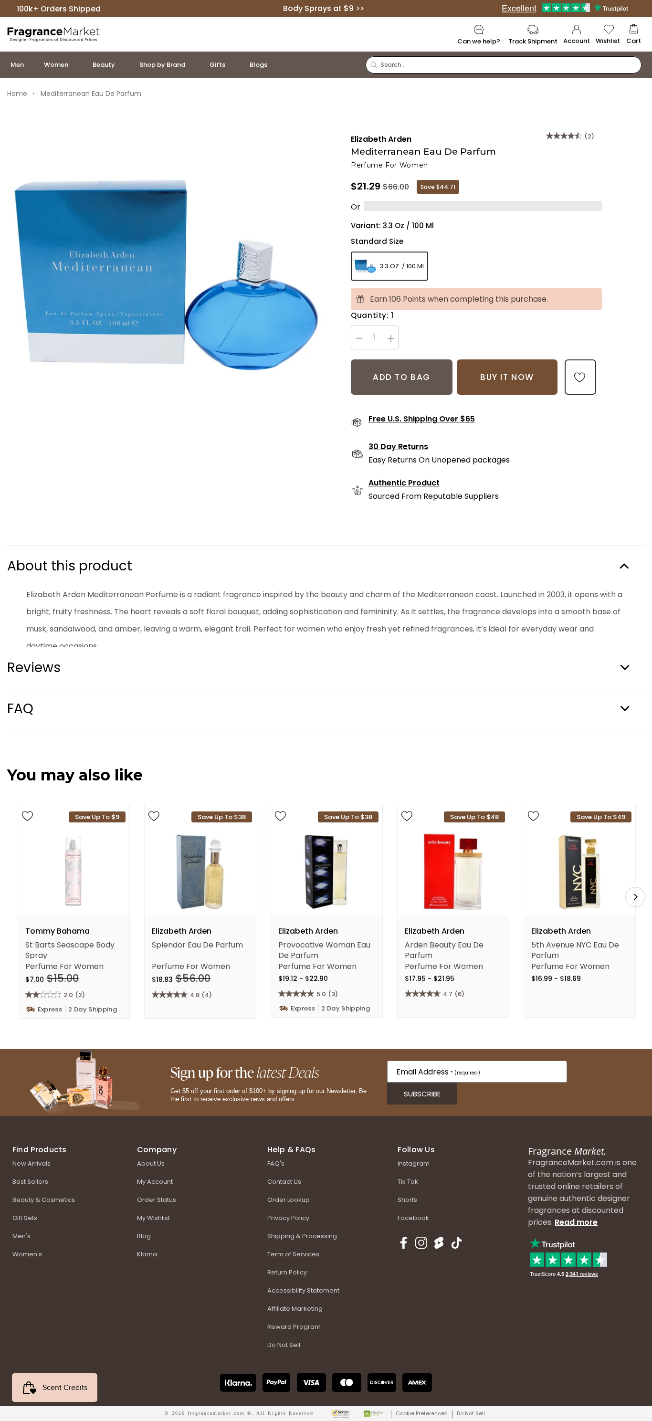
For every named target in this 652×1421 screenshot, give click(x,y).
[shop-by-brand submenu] (195, 64)
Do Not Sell (471, 1413)
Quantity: (372, 315)
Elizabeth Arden (381, 139)
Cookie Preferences (422, 1413)
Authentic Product (404, 483)
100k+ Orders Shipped (59, 8)
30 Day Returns (398, 447)
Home (17, 93)
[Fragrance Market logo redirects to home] (53, 33)
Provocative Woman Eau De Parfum (324, 949)
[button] (633, 34)
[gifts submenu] (235, 64)
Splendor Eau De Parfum (197, 945)
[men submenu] (33, 64)
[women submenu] (78, 64)
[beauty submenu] (124, 64)
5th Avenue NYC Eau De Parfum (575, 949)
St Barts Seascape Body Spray (70, 949)
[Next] (635, 897)
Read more (576, 1222)
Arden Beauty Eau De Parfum (444, 949)
